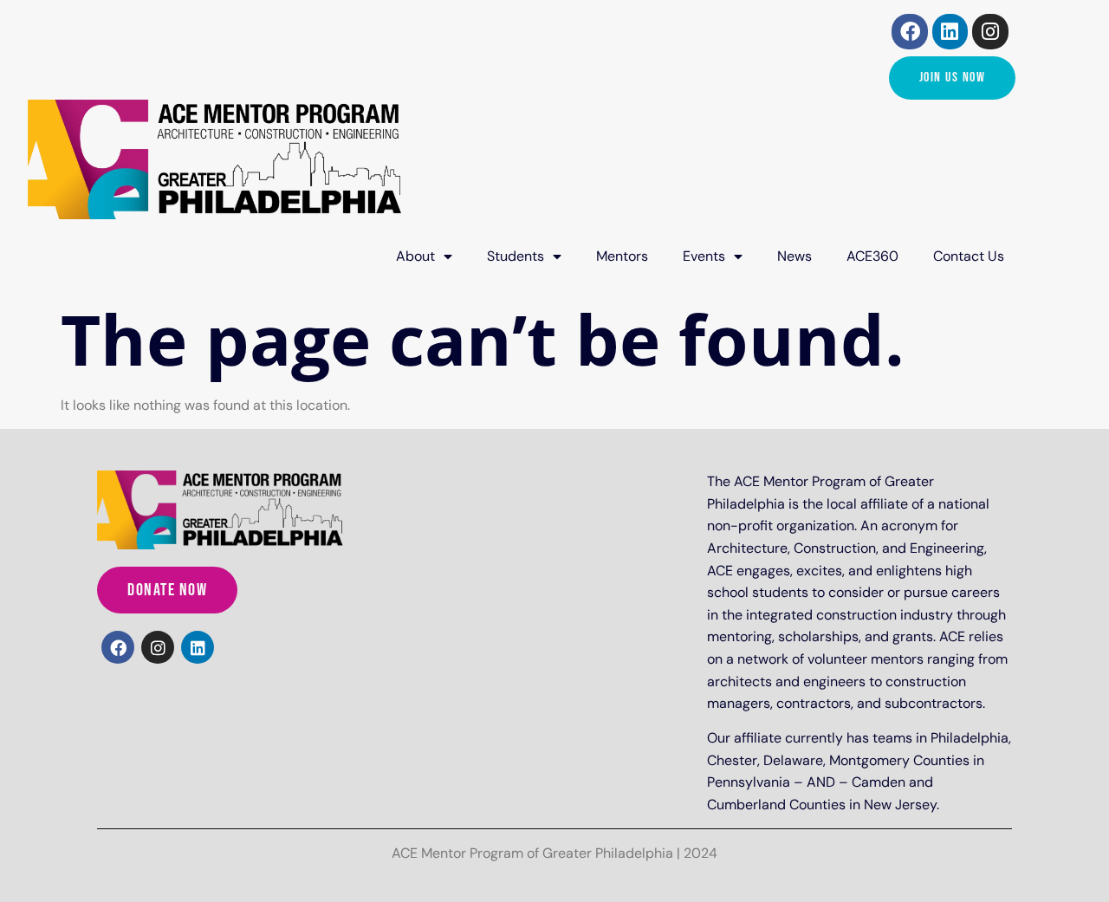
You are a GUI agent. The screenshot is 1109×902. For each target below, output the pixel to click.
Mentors (622, 256)
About (415, 256)
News (794, 256)
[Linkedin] (950, 31)
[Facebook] (909, 31)
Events (704, 256)
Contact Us (968, 256)
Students (515, 256)
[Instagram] (990, 31)
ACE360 (872, 256)
